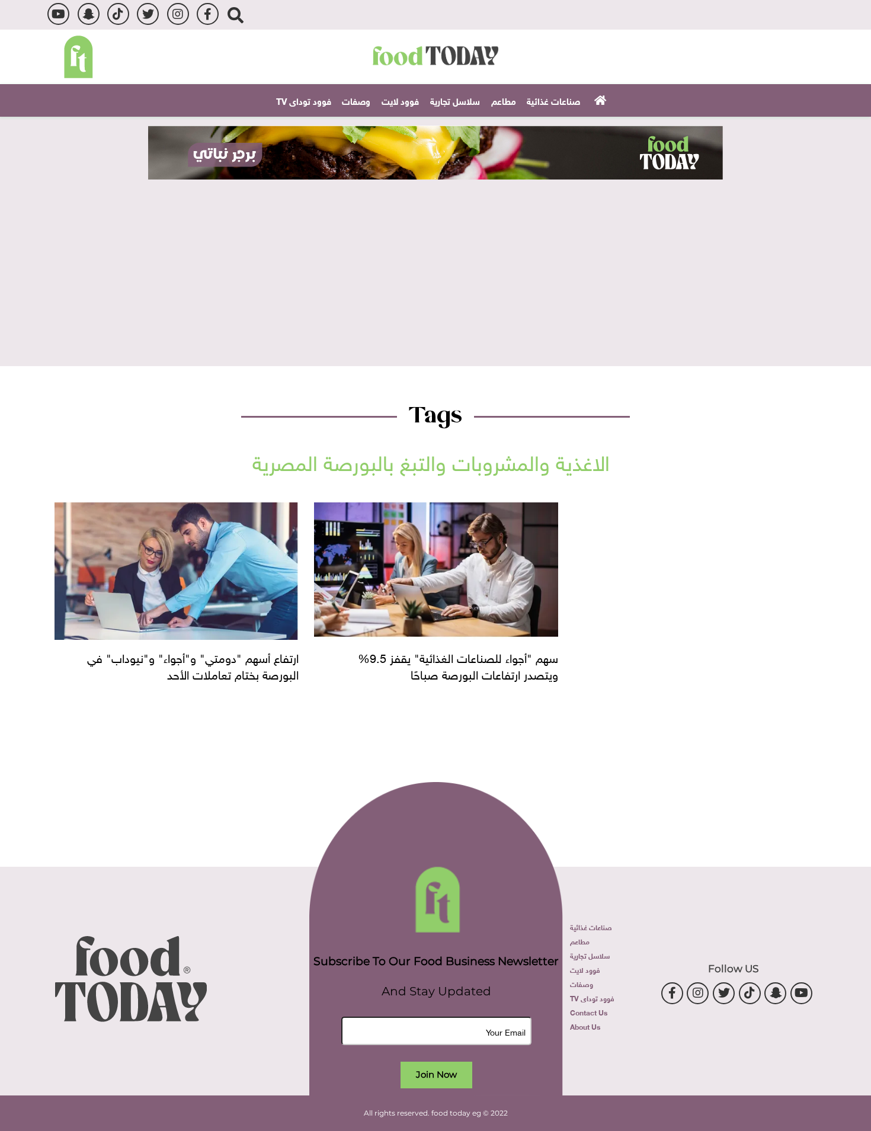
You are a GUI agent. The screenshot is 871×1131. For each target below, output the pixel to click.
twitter (148, 14)
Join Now (436, 1074)
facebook (208, 14)
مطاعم (503, 100)
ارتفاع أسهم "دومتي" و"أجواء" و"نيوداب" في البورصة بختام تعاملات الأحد (193, 664)
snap (89, 14)
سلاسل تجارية (455, 100)
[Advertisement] (435, 268)
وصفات (356, 100)
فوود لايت (400, 100)
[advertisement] (435, 153)
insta (178, 14)
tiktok (118, 14)
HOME (598, 99)
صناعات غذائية (553, 100)
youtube (58, 14)
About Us (585, 1026)
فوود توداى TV (303, 100)
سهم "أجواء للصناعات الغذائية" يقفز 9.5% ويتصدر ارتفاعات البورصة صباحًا (458, 664)
